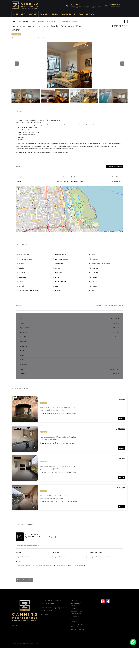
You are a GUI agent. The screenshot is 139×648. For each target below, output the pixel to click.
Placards (95, 259)
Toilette (94, 281)
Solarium (95, 272)
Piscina (94, 254)
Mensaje (18, 562)
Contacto (44, 614)
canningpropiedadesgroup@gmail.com (86, 7)
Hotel (73, 621)
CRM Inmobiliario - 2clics (30, 643)
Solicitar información (24, 580)
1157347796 (32, 537)
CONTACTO (90, 14)
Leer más (14, 625)
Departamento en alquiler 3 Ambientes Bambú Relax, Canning (59, 437)
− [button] (18, 192)
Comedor (22, 286)
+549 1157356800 (50, 603)
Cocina (21, 281)
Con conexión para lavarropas (29, 290)
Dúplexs (73, 616)
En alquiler (16, 34)
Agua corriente (24, 254)
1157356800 (75, 4)
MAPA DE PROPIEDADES (49, 14)
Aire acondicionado (25, 259)
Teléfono (56, 552)
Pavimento (58, 290)
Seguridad (95, 268)
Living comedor (60, 281)
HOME (15, 14)
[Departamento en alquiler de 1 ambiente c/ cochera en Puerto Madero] (69, 206)
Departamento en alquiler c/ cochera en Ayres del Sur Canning (59, 466)
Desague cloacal (61, 254)
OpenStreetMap (113, 231)
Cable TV (22, 272)
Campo (73, 600)
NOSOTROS (78, 14)
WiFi (93, 290)
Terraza (94, 277)
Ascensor (22, 263)
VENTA (23, 14)
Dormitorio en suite (61, 259)
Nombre (18, 552)
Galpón (73, 619)
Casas (73, 605)
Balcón (21, 268)
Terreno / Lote (76, 629)
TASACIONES (66, 14)
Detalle (121, 418)
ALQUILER (33, 14)
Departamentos (76, 611)
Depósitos (74, 613)
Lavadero (58, 272)
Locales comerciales (78, 624)
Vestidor (94, 286)
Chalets (73, 608)
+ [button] (18, 189)
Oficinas (73, 627)
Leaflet (105, 231)
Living (57, 277)
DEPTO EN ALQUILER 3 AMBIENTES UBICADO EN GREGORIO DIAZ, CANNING (65, 496)
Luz (56, 286)
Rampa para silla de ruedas (101, 263)
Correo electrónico (96, 552)
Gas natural (59, 263)
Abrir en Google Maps (115, 166)
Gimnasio (58, 268)
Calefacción (23, 277)
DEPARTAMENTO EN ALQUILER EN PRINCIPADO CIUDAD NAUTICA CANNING (64, 408)
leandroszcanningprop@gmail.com (51, 537)
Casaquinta (75, 603)
